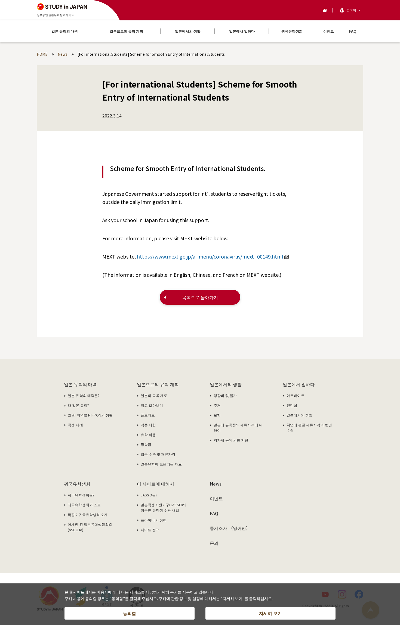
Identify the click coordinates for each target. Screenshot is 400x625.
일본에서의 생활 (226, 384)
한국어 (351, 10)
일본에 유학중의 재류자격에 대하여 (238, 427)
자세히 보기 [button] (270, 613)
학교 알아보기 (152, 405)
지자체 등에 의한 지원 (231, 440)
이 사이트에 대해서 (155, 483)
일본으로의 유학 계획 (158, 384)
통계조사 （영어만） (230, 528)
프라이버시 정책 (154, 520)
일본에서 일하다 (299, 384)
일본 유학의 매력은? (84, 395)
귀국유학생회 (77, 483)
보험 (217, 415)
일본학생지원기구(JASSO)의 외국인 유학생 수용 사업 (163, 507)
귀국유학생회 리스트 (84, 504)
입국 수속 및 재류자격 (158, 454)
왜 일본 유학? (78, 405)
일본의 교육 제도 (154, 395)
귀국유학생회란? (81, 494)
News (216, 483)
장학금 (146, 444)
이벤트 (216, 498)
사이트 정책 (150, 529)
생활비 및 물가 (225, 395)
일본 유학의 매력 (80, 384)
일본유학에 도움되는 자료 (161, 464)
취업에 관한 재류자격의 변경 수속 (309, 427)
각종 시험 (148, 424)
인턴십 (292, 405)
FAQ (214, 513)
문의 (214, 543)
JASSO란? (149, 494)
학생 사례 (75, 424)
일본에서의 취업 (299, 415)
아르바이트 (295, 395)
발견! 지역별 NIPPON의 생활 (90, 415)
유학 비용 (148, 434)
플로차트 (148, 415)
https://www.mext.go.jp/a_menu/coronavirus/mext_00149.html (210, 256)
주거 (217, 405)
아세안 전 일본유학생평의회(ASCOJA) (90, 527)
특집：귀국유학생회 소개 (88, 514)
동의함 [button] (129, 613)
